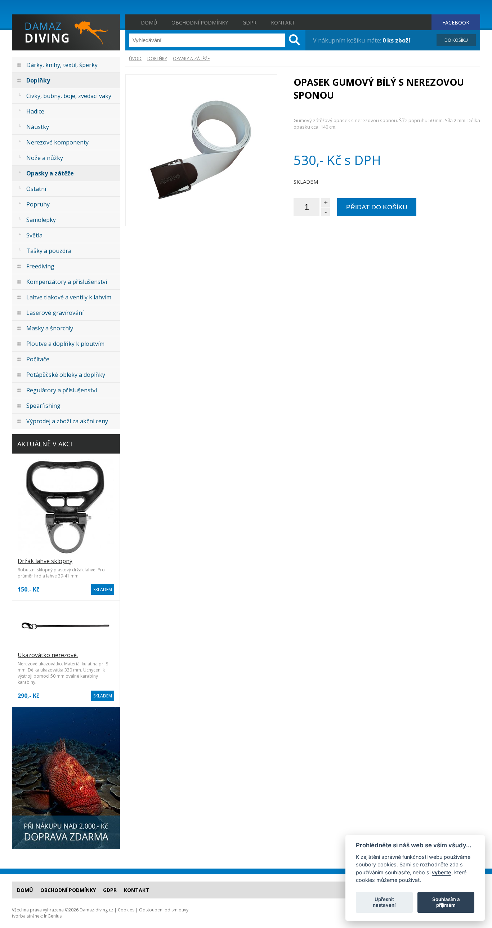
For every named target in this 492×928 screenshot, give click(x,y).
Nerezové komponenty (57, 142)
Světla (34, 235)
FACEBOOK (455, 22)
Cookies (126, 910)
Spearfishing (43, 406)
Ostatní (36, 189)
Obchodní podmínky (199, 22)
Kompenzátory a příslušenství (66, 282)
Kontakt (283, 22)
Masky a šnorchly (49, 328)
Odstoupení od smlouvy (163, 910)
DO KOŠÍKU (456, 40)
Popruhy (38, 204)
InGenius (53, 916)
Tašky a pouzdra (48, 251)
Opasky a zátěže (50, 173)
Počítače (37, 359)
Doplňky (38, 80)
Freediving (40, 266)
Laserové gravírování (55, 313)
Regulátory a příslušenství (61, 390)
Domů (149, 22)
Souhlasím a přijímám (446, 902)
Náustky (37, 127)
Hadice (35, 111)
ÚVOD (135, 58)
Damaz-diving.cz (96, 910)
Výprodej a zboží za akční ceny (67, 421)
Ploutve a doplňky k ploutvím (65, 344)
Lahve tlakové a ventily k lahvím (68, 297)
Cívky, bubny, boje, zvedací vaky (68, 96)
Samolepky (41, 220)
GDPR (249, 22)
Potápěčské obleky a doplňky (65, 375)
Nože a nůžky (44, 158)
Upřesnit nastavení (384, 902)
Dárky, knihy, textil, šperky (62, 65)
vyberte (441, 872)
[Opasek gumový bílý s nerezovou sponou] (201, 150)
